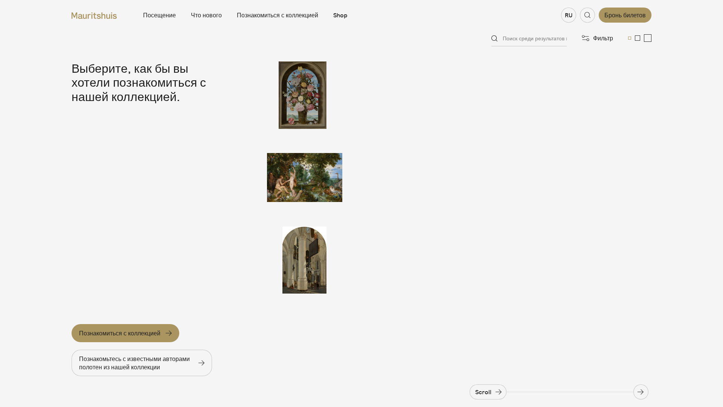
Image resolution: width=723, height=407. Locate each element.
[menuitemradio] (629, 38)
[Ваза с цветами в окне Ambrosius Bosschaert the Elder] (304, 95)
